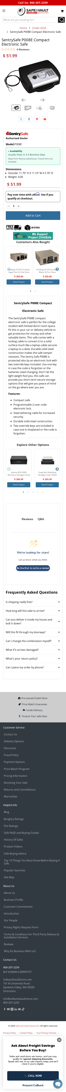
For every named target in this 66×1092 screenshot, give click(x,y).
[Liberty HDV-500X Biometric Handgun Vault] (18, 460)
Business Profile (13, 900)
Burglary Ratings (14, 819)
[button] (57, 1083)
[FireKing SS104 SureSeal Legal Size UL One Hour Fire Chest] (19, 257)
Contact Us (10, 734)
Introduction (11, 913)
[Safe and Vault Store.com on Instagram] (12, 1009)
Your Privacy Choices (46, 1032)
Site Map (9, 877)
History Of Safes (13, 839)
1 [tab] (30, 291)
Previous (9, 269)
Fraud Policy (11, 755)
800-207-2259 (39, 2)
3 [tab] (33, 492)
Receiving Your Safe (15, 782)
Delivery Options (14, 741)
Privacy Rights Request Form (21, 927)
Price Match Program (16, 769)
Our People (10, 920)
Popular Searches (14, 870)
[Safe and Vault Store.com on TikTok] (23, 1009)
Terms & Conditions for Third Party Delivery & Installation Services (31, 936)
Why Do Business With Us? (20, 951)
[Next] (42, 100)
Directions (9, 991)
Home (23, 28)
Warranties (10, 796)
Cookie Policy (26, 1032)
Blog (6, 812)
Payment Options (14, 762)
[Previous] (23, 100)
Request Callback (32, 1085)
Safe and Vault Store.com (27, 1025)
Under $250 (39, 28)
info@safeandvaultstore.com (20, 999)
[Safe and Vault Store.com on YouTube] (8, 1009)
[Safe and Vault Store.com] (33, 11)
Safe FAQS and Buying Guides (21, 833)
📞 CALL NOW (33, 1075)
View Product (19, 282)
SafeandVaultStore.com (17, 979)
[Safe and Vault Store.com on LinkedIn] (15, 1009)
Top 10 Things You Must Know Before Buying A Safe (32, 862)
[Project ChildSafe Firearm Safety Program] (33, 236)
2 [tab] (35, 291)
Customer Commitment (18, 906)
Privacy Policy (9, 1032)
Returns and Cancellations (20, 789)
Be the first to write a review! (33, 568)
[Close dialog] (59, 1040)
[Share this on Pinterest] (37, 119)
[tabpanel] (18, 266)
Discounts (10, 748)
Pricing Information (15, 776)
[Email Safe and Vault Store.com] (19, 1009)
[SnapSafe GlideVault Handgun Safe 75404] (47, 460)
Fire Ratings (11, 826)
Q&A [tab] (41, 519)
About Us (9, 893)
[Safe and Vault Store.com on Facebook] (4, 1009)
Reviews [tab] (27, 519)
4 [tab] (37, 492)
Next (57, 269)
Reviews (8, 944)
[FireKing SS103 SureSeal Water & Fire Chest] (47, 257)
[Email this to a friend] (45, 119)
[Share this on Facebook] (29, 119)
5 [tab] (42, 492)
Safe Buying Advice (15, 853)
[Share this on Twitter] (21, 119)
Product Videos (13, 846)
